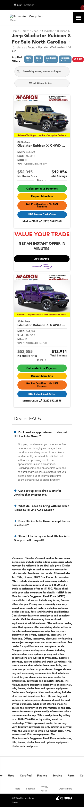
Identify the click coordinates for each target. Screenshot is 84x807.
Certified (26, 775)
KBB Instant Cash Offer (42, 214)
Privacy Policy (44, 789)
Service (57, 775)
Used (11, 775)
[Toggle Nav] (78, 17)
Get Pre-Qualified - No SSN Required (42, 205)
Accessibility (65, 789)
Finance (42, 775)
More (40, 180)
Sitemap (30, 789)
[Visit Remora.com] (64, 799)
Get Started (41, 258)
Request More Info (42, 196)
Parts (71, 775)
